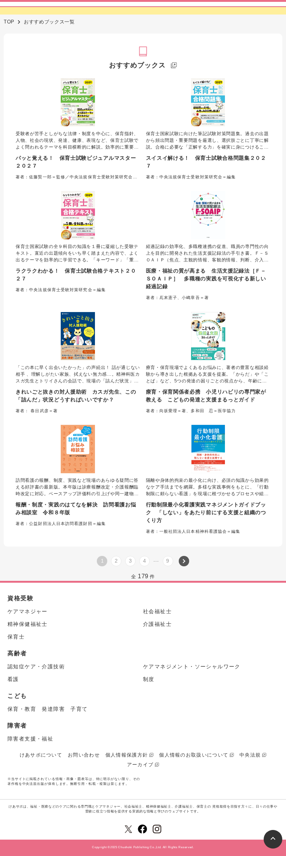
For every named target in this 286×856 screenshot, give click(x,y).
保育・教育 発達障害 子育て (47, 709)
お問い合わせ (84, 755)
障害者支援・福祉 (30, 739)
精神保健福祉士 (27, 624)
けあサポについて (41, 755)
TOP (9, 22)
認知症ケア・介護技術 (36, 666)
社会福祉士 (157, 611)
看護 (13, 679)
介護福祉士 (157, 624)
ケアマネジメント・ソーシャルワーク (192, 666)
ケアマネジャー (27, 611)
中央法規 (250, 755)
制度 (149, 679)
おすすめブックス (137, 65)
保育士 (16, 637)
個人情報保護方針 (126, 755)
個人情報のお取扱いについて (193, 755)
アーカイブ (140, 764)
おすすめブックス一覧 (49, 22)
